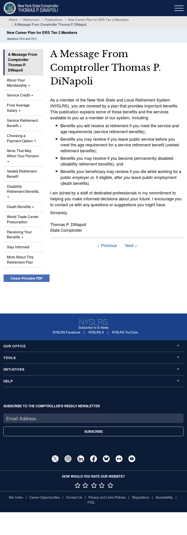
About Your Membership (17, 82)
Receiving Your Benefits (19, 234)
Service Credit (19, 95)
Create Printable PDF (26, 278)
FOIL (91, 502)
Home (13, 19)
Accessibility (164, 497)
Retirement (31, 19)
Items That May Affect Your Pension (23, 153)
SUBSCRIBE (93, 431)
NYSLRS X (96, 332)
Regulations (140, 497)
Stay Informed (18, 247)
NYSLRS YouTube (125, 332)
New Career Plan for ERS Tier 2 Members (98, 19)
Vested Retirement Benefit (22, 173)
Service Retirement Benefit (22, 123)
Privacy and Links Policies (107, 497)
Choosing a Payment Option (20, 138)
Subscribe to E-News (93, 327)
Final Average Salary (18, 107)
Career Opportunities (44, 497)
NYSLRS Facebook (66, 332)
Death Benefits (19, 206)
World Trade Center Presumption (23, 219)
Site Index (16, 497)
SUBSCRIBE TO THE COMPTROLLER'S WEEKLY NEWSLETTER (51, 406)
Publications (53, 19)
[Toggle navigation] (179, 8)
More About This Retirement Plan (20, 259)
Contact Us (74, 497)
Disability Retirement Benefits (23, 189)
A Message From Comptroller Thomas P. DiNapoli (22, 62)
